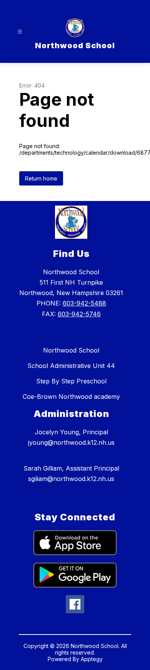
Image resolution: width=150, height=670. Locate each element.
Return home (41, 178)
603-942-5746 (79, 314)
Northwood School (71, 350)
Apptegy (92, 659)
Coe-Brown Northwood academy (71, 396)
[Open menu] (19, 31)
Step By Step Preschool (71, 381)
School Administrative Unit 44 (71, 366)
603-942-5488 (84, 303)
